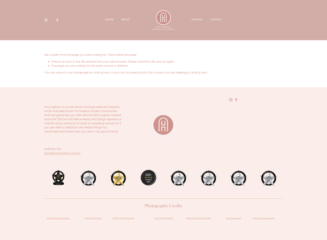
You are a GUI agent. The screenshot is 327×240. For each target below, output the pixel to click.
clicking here (101, 72)
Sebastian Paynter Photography (198, 218)
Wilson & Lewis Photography (123, 218)
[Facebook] (57, 20)
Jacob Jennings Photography (58, 218)
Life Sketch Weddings (93, 218)
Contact (215, 19)
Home (109, 19)
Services (196, 19)
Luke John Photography (163, 218)
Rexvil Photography (233, 218)
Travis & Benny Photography (263, 218)
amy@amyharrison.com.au (62, 153)
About (125, 19)
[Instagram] (46, 20)
